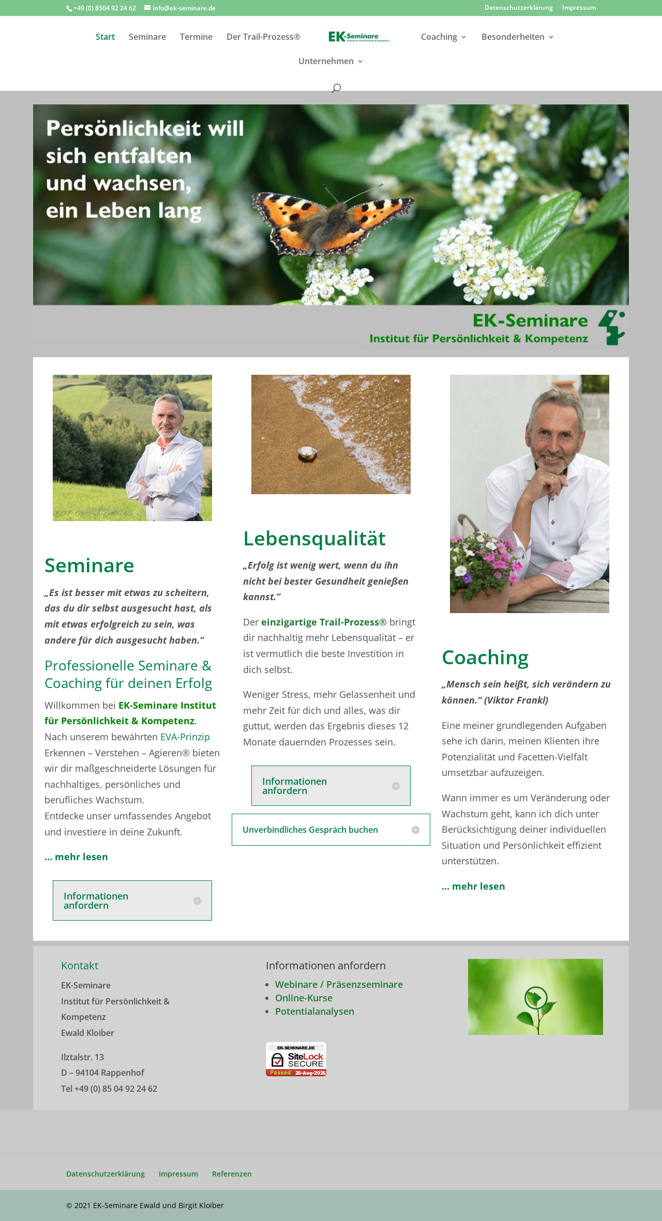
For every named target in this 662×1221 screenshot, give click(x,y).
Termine (196, 37)
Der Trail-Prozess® (263, 37)
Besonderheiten (513, 37)
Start (105, 37)
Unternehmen (326, 62)
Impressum (579, 8)
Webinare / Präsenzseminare (339, 984)
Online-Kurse (304, 997)
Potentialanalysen (314, 1011)
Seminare (147, 37)
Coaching (439, 37)
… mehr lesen (473, 886)
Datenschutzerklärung (519, 8)
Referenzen (232, 1174)
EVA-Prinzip (185, 736)
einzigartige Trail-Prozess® (323, 622)
